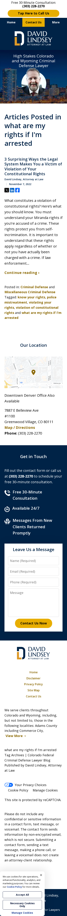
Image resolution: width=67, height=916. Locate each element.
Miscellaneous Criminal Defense (29, 292)
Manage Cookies (45, 790)
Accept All (22, 894)
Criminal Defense (34, 287)
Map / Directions (19, 427)
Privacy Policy (33, 684)
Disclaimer (33, 678)
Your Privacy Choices (30, 785)
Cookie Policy (18, 790)
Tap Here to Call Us (33, 13)
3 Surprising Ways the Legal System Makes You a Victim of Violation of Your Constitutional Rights (33, 166)
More (56, 22)
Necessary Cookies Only (22, 905)
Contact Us (33, 22)
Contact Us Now (33, 623)
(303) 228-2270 (30, 433)
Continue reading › (21, 272)
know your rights (31, 297)
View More (14, 736)
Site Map (34, 690)
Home (11, 22)
